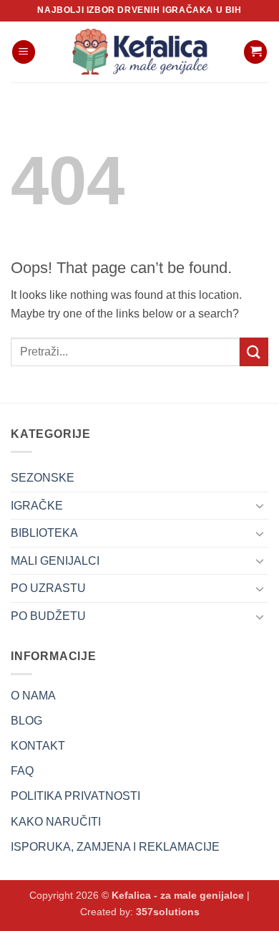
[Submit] (254, 352)
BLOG (26, 721)
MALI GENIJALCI (55, 561)
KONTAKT (38, 746)
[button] (23, 52)
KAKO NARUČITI (56, 822)
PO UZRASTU (48, 588)
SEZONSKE (42, 478)
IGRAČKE (37, 506)
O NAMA (33, 695)
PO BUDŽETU (48, 616)
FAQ (22, 771)
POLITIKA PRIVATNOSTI (75, 796)
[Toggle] (259, 505)
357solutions (168, 911)
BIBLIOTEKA (44, 533)
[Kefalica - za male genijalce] (139, 52)
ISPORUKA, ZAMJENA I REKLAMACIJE (115, 847)
